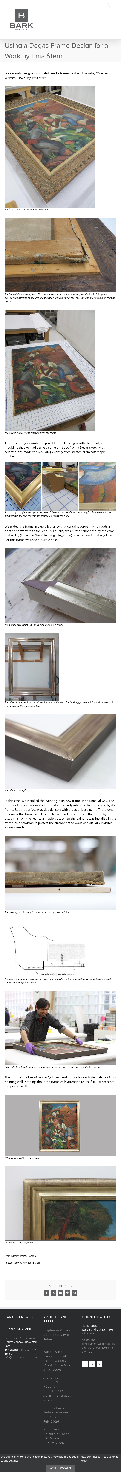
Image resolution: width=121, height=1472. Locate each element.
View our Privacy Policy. (90, 1458)
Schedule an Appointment (20, 1338)
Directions (88, 1333)
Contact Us (88, 1340)
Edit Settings (111, 1456)
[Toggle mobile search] (108, 5)
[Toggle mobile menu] (114, 5)
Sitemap (87, 1351)
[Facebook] (85, 1364)
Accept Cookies (60, 1468)
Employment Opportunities (98, 1344)
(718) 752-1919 (27, 1349)
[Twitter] (99, 1364)
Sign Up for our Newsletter (98, 1347)
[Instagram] (92, 1364)
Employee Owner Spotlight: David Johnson (57, 1335)
